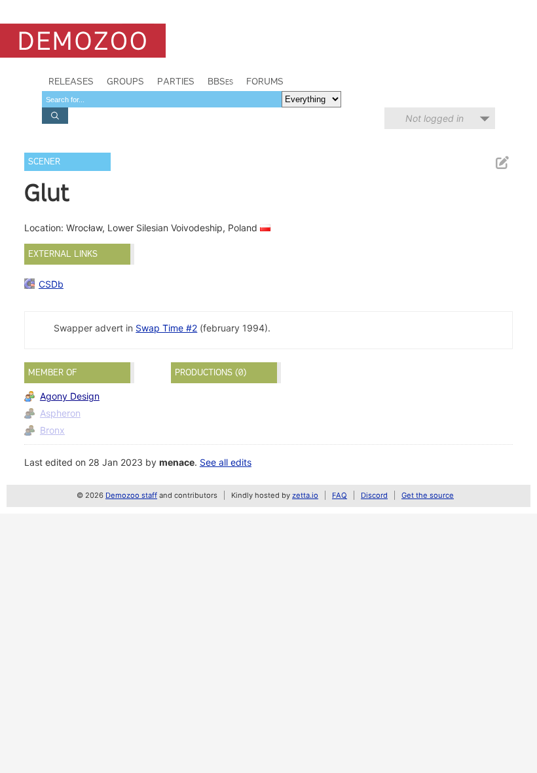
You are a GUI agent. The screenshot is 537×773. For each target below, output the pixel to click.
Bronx (52, 430)
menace (176, 462)
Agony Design (70, 396)
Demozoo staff (131, 495)
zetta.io (305, 495)
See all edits (225, 462)
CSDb (51, 284)
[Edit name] (502, 162)
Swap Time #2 (166, 327)
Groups (125, 81)
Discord (374, 495)
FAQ (339, 495)
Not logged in (434, 118)
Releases (71, 81)
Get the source (427, 495)
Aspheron (60, 413)
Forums (265, 81)
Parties (175, 81)
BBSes (220, 81)
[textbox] (162, 99)
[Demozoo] (83, 41)
